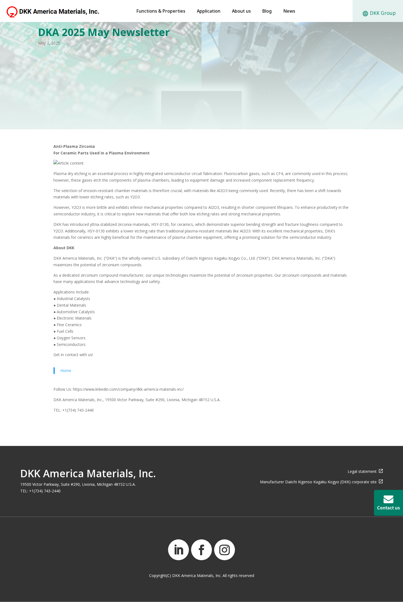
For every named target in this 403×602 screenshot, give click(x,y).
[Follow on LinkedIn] (178, 549)
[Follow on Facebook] (201, 549)
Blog (267, 11)
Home (65, 370)
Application (208, 11)
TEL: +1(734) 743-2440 (40, 490)
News (289, 11)
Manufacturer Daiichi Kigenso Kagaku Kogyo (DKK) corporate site (319, 481)
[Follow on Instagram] (224, 549)
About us (241, 11)
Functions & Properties (160, 11)
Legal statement (363, 471)
